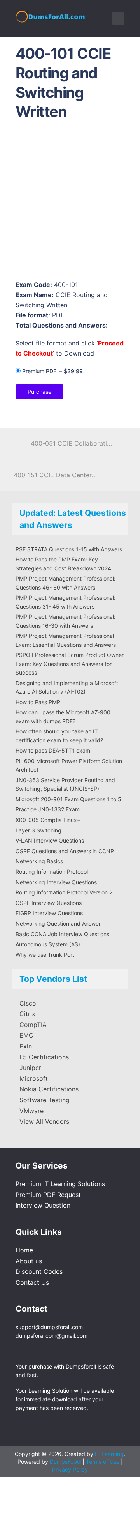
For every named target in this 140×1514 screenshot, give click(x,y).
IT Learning (109, 1453)
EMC (26, 1035)
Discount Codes (39, 1271)
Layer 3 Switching (38, 830)
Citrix (27, 1014)
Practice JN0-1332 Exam (48, 809)
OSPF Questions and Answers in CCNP (65, 851)
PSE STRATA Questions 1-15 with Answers (69, 549)
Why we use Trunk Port (45, 954)
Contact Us (32, 1282)
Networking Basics (39, 861)
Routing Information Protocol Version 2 (64, 892)
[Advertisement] (70, 203)
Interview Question (43, 1205)
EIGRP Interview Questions (49, 913)
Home (24, 1250)
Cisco (27, 1003)
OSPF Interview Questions (49, 903)
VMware (31, 1111)
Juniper (30, 1067)
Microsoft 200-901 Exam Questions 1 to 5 (68, 799)
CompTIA (33, 1025)
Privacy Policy (70, 1469)
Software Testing (44, 1100)
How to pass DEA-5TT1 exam (53, 750)
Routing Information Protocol (52, 871)
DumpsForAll (65, 1461)
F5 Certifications (44, 1057)
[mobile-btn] (118, 18)
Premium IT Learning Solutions (60, 1184)
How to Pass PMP (38, 702)
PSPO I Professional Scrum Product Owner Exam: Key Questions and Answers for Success (70, 664)
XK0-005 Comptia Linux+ (48, 819)
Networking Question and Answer (58, 923)
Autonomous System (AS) (48, 944)
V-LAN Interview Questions (50, 840)
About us (29, 1261)
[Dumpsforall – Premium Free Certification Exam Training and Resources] (51, 15)
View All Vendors (44, 1121)
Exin (25, 1046)
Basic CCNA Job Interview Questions (62, 934)
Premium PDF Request (48, 1195)
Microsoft (33, 1078)
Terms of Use (103, 1461)
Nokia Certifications (49, 1089)
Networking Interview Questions (56, 882)
